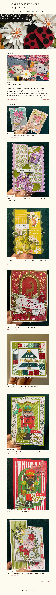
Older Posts (45, 581)
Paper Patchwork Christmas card (23, 387)
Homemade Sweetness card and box (24, 85)
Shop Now (14, 11)
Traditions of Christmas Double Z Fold (25, 573)
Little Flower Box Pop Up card (21, 135)
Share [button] (8, 99)
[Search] (48, 4)
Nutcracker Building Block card (23, 451)
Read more (46, 99)
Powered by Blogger (29, 590)
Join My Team (30, 11)
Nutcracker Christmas (18, 511)
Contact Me (21, 11)
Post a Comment (14, 99)
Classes (37, 11)
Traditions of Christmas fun (21, 327)
